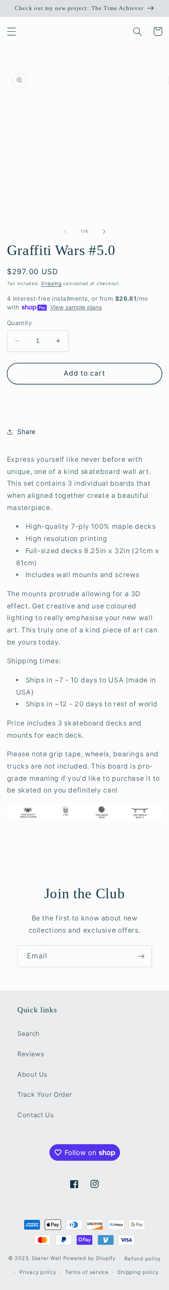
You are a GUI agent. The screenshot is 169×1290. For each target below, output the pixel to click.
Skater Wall (47, 1259)
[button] (11, 31)
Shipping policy (137, 1272)
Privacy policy (38, 1272)
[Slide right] (104, 231)
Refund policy (142, 1259)
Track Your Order (44, 1095)
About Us (32, 1074)
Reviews (30, 1054)
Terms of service (87, 1272)
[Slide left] (65, 231)
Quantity (19, 322)
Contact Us (35, 1115)
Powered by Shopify (89, 1259)
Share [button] (26, 432)
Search (28, 1034)
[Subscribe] (141, 956)
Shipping (51, 283)
